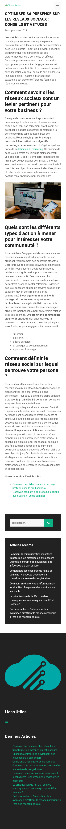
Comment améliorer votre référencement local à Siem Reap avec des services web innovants (33, 587)
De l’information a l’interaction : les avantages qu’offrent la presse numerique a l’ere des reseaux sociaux (33, 613)
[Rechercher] (48, 523)
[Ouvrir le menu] (7, 722)
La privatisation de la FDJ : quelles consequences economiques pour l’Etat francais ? (32, 600)
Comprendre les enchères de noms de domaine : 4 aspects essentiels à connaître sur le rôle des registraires (31, 574)
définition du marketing (30, 149)
